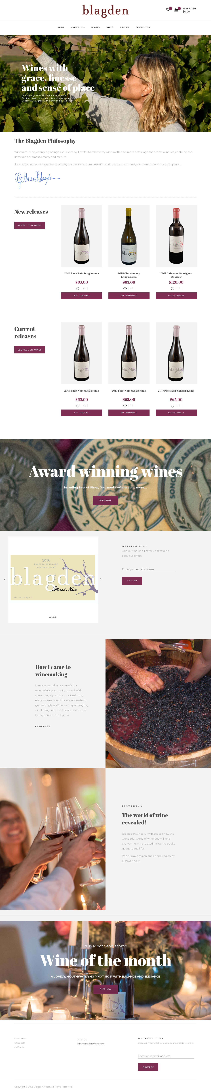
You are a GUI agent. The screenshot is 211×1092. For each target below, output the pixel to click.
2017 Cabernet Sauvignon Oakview (176, 275)
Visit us (124, 27)
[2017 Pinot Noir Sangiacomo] (129, 353)
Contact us (143, 27)
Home (61, 27)
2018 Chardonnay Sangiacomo (129, 275)
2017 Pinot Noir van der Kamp (176, 390)
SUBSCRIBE (132, 580)
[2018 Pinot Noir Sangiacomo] (81, 236)
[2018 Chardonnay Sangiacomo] (129, 236)
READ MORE (105, 500)
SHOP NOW (105, 989)
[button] (185, 11)
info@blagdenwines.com (90, 1043)
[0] (168, 10)
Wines (95, 27)
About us (77, 27)
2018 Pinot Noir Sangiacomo (81, 273)
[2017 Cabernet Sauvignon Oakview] (176, 236)
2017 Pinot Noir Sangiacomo (129, 390)
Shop (110, 27)
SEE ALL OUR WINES (30, 225)
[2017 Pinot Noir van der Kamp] (176, 353)
